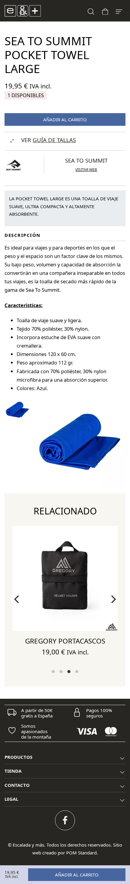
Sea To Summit (86, 160)
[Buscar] (91, 11)
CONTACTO (17, 785)
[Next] (112, 599)
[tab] (65, 757)
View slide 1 (53, 671)
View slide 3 (68, 671)
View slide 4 (76, 671)
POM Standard (81, 853)
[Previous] (17, 599)
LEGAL (11, 799)
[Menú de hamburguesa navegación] (119, 11)
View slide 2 (61, 671)
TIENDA (13, 771)
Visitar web (86, 169)
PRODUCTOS (18, 757)
